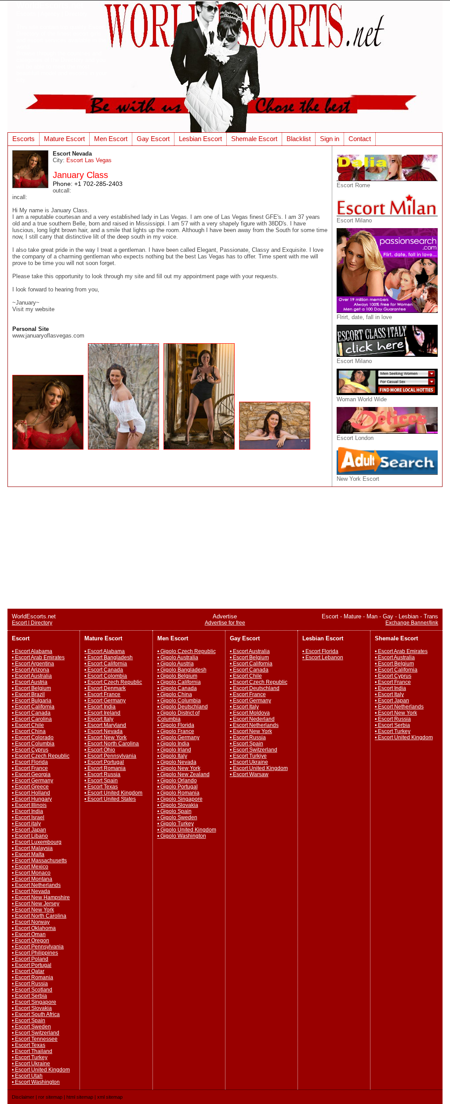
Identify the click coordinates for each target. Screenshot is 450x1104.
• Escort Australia (32, 676)
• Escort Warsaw (249, 774)
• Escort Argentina (33, 664)
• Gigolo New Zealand (183, 774)
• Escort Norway (31, 922)
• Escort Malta (28, 854)
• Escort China (29, 731)
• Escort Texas (28, 1045)
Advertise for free (225, 623)
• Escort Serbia (29, 996)
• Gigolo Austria (175, 664)
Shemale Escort (254, 138)
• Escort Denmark (105, 688)
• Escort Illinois (29, 805)
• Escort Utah (27, 1076)
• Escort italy (26, 824)
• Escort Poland (30, 959)
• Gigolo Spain (174, 811)
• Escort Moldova (250, 713)
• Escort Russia (30, 984)
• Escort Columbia (33, 744)
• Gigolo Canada (177, 688)
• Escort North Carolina (39, 916)
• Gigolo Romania (178, 793)
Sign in (329, 138)
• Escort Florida (30, 762)
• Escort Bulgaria (31, 700)
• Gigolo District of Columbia (178, 716)
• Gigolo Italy (172, 756)
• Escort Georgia (31, 774)
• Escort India (27, 811)
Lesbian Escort (200, 138)
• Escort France (30, 768)
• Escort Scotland (32, 990)
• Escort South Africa (36, 1014)
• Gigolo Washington (181, 836)
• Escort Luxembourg (37, 842)
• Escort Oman (29, 934)
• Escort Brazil (28, 694)
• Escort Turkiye (248, 756)
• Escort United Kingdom (41, 1070)
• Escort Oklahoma (34, 928)
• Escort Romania (32, 977)
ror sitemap (50, 1097)
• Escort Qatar (28, 971)
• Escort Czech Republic (40, 756)
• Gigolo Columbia (179, 700)
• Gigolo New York (178, 768)
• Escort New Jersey (35, 904)
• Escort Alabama (32, 651)
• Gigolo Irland (174, 750)
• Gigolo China (174, 694)
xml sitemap (110, 1097)
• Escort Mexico (30, 867)
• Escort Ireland (102, 713)
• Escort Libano (30, 836)
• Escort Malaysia (32, 848)
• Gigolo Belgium (177, 676)
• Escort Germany (32, 780)
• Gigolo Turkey (175, 824)
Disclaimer (23, 1097)
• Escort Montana (32, 879)
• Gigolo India (173, 744)
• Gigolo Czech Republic (186, 651)
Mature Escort (64, 138)
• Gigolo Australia (177, 657)
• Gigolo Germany (178, 737)
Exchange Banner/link (411, 623)
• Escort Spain (28, 1020)
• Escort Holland (31, 793)
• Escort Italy (98, 719)
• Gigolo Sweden (177, 817)
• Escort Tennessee (35, 1039)
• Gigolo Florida (175, 725)
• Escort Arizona (30, 670)
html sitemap (79, 1097)
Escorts (23, 138)
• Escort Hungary (32, 799)
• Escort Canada (31, 713)
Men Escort (110, 138)
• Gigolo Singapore (180, 799)
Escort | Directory (32, 623)
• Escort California (33, 707)
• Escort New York (33, 910)
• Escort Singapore (34, 1002)
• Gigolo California (179, 682)
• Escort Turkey (29, 1057)
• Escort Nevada (31, 891)
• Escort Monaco (31, 873)
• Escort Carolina (32, 719)
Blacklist (299, 138)
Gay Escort (153, 138)
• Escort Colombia (105, 676)
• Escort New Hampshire (41, 897)
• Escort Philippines (35, 953)
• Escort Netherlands (36, 885)
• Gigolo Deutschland (182, 707)
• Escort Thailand (32, 1051)
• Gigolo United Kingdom (186, 830)
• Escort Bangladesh (108, 657)
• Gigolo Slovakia (177, 805)
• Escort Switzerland (35, 1033)
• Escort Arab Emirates (38, 657)
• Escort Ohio (99, 750)
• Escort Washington (36, 1082)
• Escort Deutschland (254, 688)
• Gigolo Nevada (176, 762)
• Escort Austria (29, 682)
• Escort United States (110, 799)
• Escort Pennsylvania (38, 947)
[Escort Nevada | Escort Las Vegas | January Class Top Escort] (50, 452)
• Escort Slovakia (32, 1008)
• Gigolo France (175, 731)
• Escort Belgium (31, 688)
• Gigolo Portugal (177, 787)
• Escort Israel (28, 817)
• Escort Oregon (30, 940)
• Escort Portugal (31, 965)
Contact (359, 138)
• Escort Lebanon (322, 657)
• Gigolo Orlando (177, 780)
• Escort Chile (28, 725)
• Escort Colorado (33, 737)
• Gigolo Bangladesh (182, 670)
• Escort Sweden (31, 1027)
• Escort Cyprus (30, 750)
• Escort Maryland (105, 725)
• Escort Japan (29, 830)
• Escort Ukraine (31, 1063)
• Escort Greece (30, 787)
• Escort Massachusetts (39, 860)
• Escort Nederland (252, 719)
